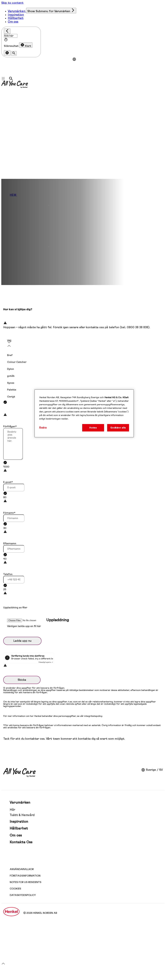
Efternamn (9, 543)
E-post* (8, 482)
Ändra (43, 427)
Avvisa (93, 427)
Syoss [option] (10, 383)
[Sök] (11, 79)
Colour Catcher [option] (16, 362)
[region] (84, 413)
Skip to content (12, 2)
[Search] (14, 53)
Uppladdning (57, 620)
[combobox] (83, 344)
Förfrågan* (10, 426)
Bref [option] (9, 355)
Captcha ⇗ (46, 662)
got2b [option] (10, 376)
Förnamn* (9, 513)
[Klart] (7, 53)
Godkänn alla (118, 427)
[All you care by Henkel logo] (14, 84)
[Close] (7, 31)
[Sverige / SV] (74, 59)
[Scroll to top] (3, 964)
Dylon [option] (10, 369)
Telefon (7, 574)
